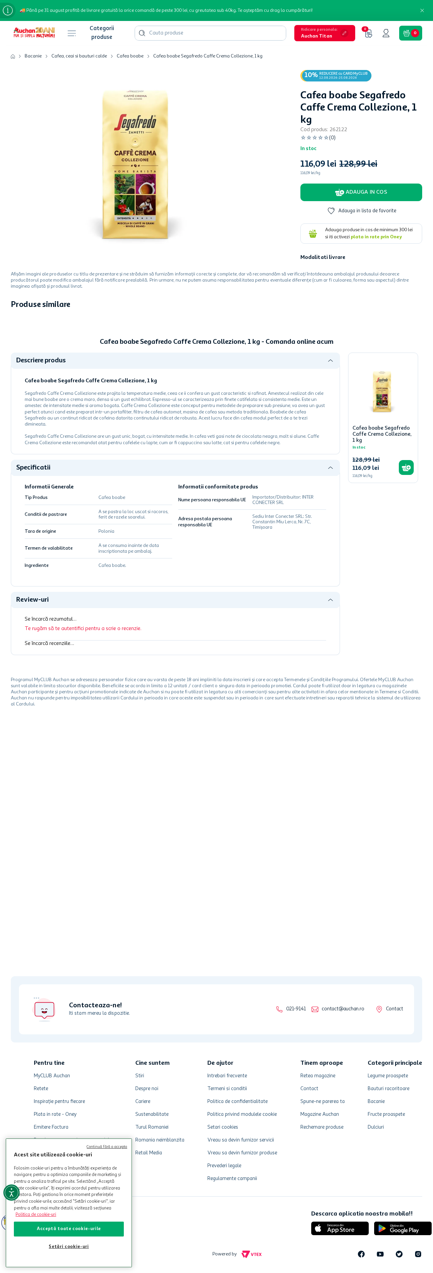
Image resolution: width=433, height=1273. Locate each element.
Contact (394, 1009)
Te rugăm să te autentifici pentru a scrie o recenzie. (83, 748)
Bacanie (33, 56)
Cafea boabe (130, 56)
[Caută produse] (142, 33)
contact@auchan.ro (343, 1009)
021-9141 (295, 1009)
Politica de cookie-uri (36, 1214)
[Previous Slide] (15, 388)
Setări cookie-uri (69, 1247)
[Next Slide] (417, 388)
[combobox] (210, 33)
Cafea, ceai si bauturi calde (79, 56)
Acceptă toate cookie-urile (69, 1229)
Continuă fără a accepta (107, 1147)
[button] (324, 33)
